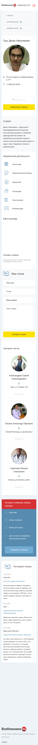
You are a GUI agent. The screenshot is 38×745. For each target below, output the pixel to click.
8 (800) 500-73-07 (23, 5)
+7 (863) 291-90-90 (13, 84)
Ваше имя (10, 283)
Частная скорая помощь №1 (14, 581)
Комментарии (13, 28)
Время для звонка (16, 527)
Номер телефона (15, 520)
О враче (9, 15)
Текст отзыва (11, 309)
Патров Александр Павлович (19, 423)
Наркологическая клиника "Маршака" (17, 635)
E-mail (8, 291)
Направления (13, 22)
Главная (4, 742)
